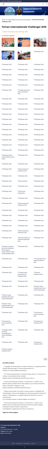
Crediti (13, 443)
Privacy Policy (19, 443)
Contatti (33, 443)
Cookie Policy (27, 443)
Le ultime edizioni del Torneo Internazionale (18, 19)
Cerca (45, 359)
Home (3, 19)
